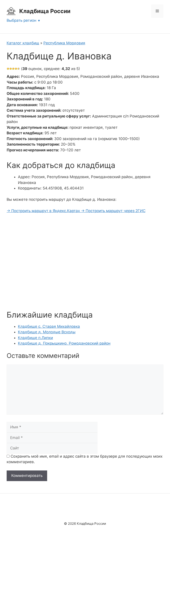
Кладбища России (44, 11)
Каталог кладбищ (23, 43)
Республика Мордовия (64, 43)
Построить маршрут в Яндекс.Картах (44, 211)
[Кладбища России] (11, 11)
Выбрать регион (21, 20)
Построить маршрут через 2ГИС (113, 211)
